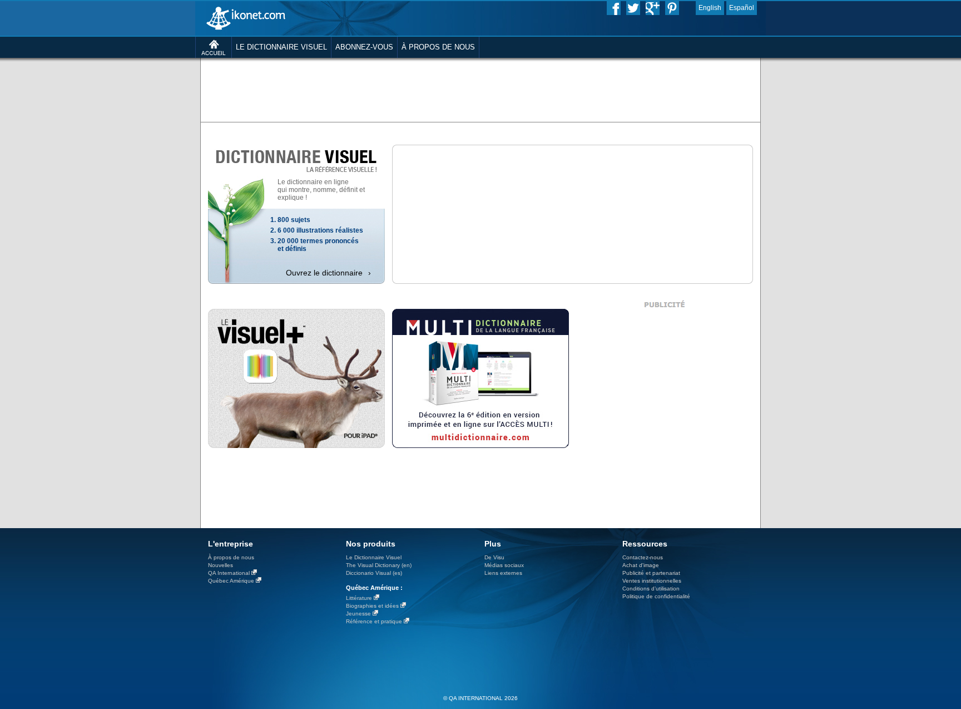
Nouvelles (220, 565)
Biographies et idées (372, 606)
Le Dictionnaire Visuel (374, 557)
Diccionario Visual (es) (374, 573)
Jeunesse (358, 613)
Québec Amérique (231, 581)
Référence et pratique (374, 621)
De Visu (494, 557)
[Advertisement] (480, 89)
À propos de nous (231, 557)
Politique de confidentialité (656, 596)
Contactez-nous (642, 557)
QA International (229, 573)
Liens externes (503, 573)
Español (741, 8)
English (710, 8)
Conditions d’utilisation (651, 588)
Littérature (359, 598)
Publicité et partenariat (651, 573)
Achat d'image (640, 565)
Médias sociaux (504, 565)
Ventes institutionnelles (651, 581)
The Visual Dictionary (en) (379, 565)
